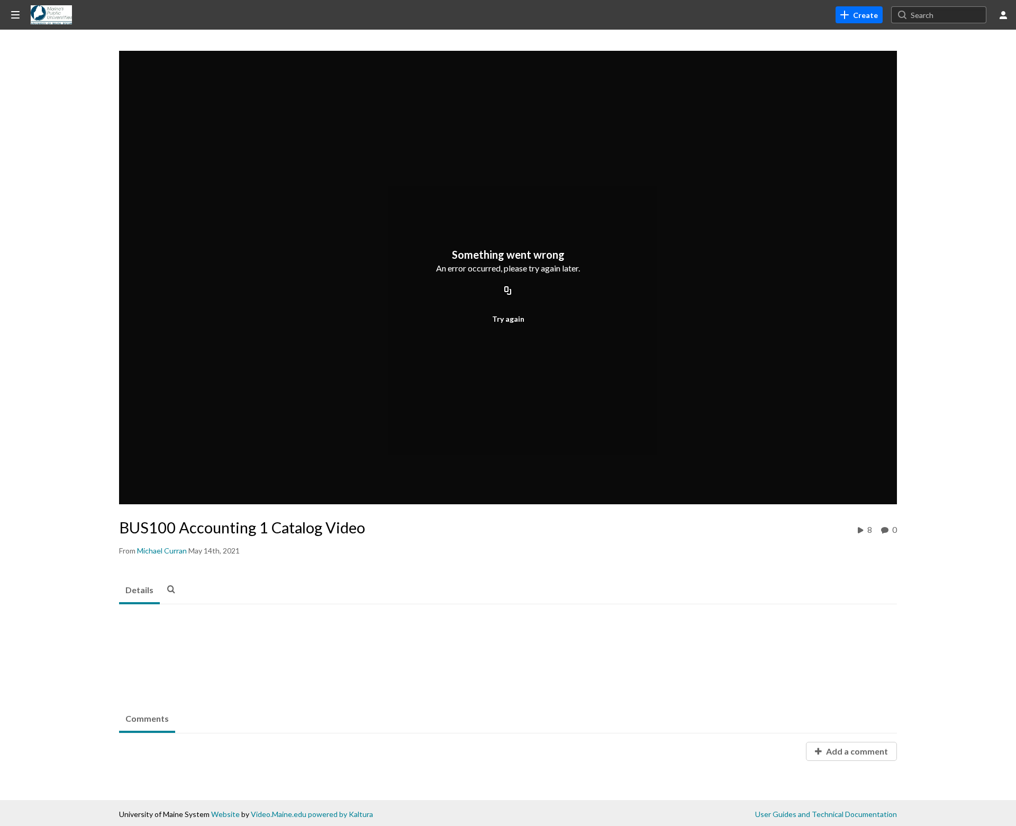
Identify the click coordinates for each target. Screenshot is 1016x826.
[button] (174, 589)
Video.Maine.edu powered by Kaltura (312, 814)
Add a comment (856, 751)
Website (225, 814)
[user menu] (1003, 14)
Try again (508, 318)
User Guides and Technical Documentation (826, 814)
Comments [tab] (147, 718)
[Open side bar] (15, 14)
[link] (859, 14)
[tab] (139, 590)
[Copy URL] (508, 291)
